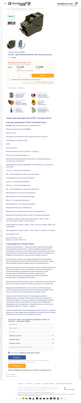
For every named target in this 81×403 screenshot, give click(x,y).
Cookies (55, 394)
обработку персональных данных (30, 352)
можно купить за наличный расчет (25, 70)
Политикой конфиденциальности (33, 395)
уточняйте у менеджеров (48, 83)
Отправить (17, 366)
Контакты (28, 383)
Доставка (37, 383)
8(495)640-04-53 (65, 4)
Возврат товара (48, 383)
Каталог (21, 383)
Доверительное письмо (64, 383)
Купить (42, 75)
